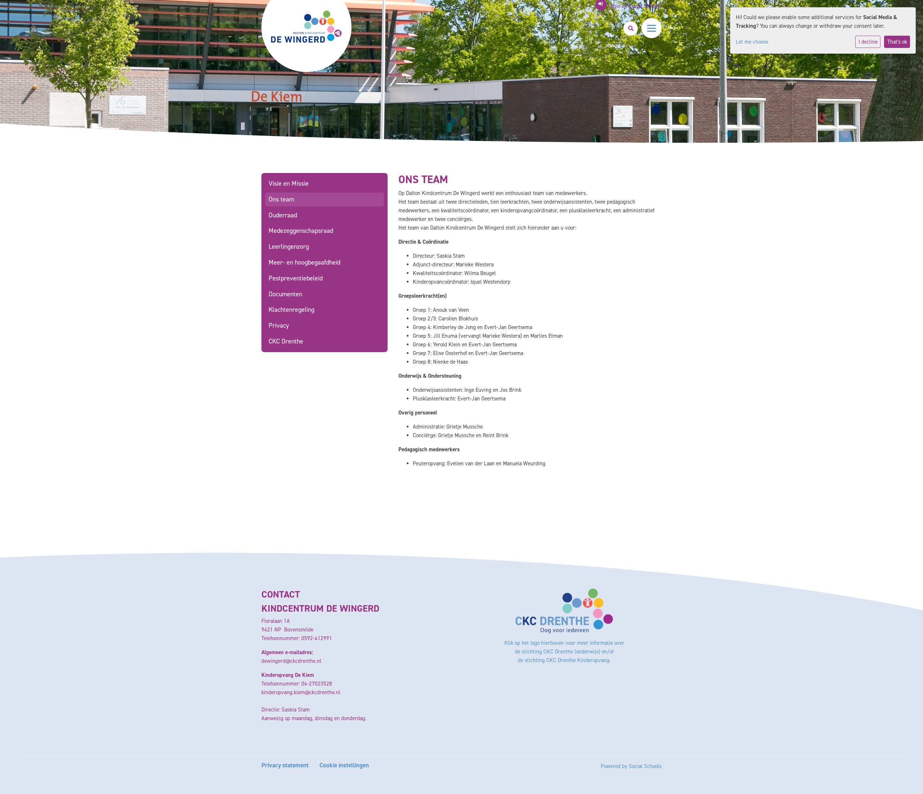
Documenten (285, 294)
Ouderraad (283, 215)
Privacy (279, 325)
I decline (868, 41)
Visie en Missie (289, 183)
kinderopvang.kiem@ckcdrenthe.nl (300, 692)
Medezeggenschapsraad (301, 230)
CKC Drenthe (286, 341)
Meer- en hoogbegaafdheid (304, 262)
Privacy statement (285, 765)
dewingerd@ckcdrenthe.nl (291, 661)
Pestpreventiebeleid (296, 278)
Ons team (281, 199)
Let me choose (752, 41)
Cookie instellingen (344, 765)
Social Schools (645, 766)
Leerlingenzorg (289, 246)
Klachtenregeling (291, 309)
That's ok (897, 41)
